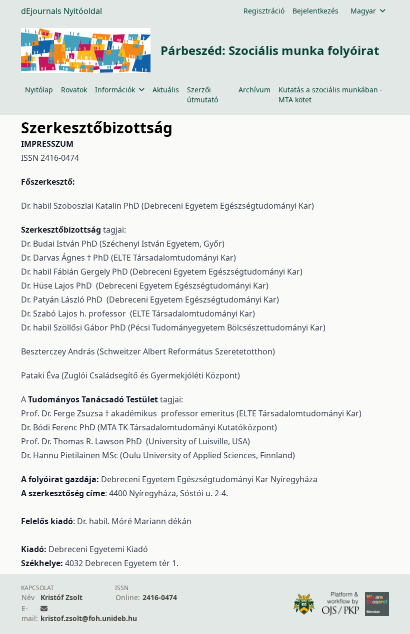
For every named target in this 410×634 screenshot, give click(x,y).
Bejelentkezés (315, 10)
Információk (115, 89)
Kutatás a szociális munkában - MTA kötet (330, 94)
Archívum (254, 89)
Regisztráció (264, 10)
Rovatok (74, 89)
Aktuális (165, 89)
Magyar (363, 10)
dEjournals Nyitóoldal (61, 10)
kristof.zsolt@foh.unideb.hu (88, 618)
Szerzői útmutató (202, 94)
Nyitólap (39, 89)
